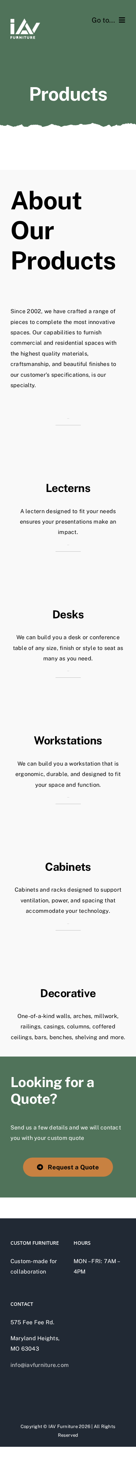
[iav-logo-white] (25, 16)
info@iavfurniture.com (39, 1365)
